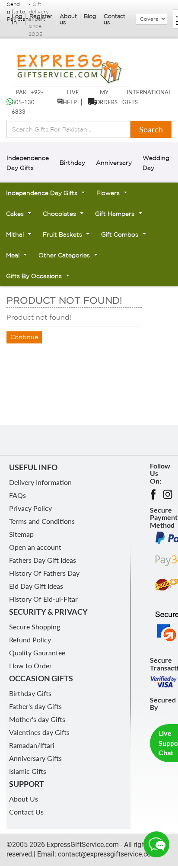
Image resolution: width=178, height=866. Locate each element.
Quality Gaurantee (37, 652)
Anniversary (114, 162)
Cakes (15, 213)
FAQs (17, 495)
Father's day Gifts (35, 706)
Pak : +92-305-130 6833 (27, 102)
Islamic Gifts (27, 771)
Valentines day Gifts (39, 732)
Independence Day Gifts (41, 192)
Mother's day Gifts (37, 719)
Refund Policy (30, 639)
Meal (12, 255)
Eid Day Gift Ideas (36, 586)
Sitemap (21, 534)
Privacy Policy (30, 508)
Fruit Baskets (62, 234)
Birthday (72, 162)
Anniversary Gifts (35, 758)
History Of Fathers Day (44, 573)
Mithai (15, 234)
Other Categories (64, 255)
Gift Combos (119, 234)
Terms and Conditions (42, 521)
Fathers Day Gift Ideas (42, 560)
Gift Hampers (114, 213)
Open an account (35, 547)
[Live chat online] (156, 844)
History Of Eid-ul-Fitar (43, 599)
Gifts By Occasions (34, 276)
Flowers (108, 192)
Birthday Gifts (30, 693)
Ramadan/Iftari (31, 745)
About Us (23, 799)
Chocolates (59, 213)
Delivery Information (40, 482)
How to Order (30, 665)
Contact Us (26, 812)
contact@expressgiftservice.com (106, 854)
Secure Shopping (34, 626)
